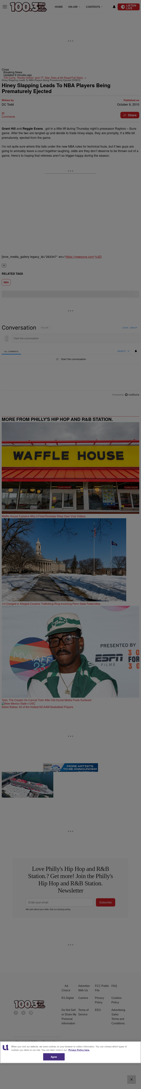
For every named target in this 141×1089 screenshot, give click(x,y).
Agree (54, 1056)
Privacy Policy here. (79, 1050)
